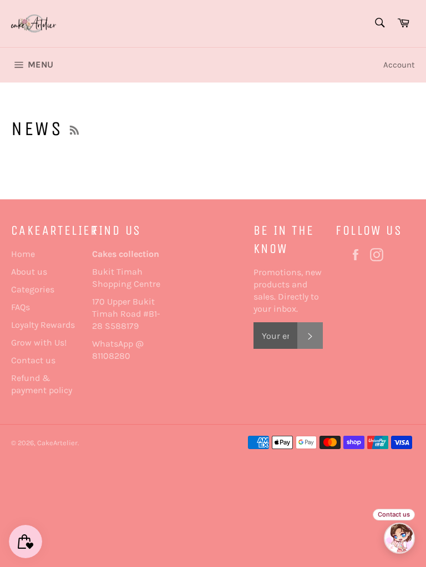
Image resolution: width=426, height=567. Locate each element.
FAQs (20, 307)
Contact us (33, 360)
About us (29, 271)
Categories (32, 289)
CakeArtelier (57, 443)
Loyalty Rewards (43, 324)
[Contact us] (399, 538)
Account (399, 65)
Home (23, 254)
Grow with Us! (39, 342)
